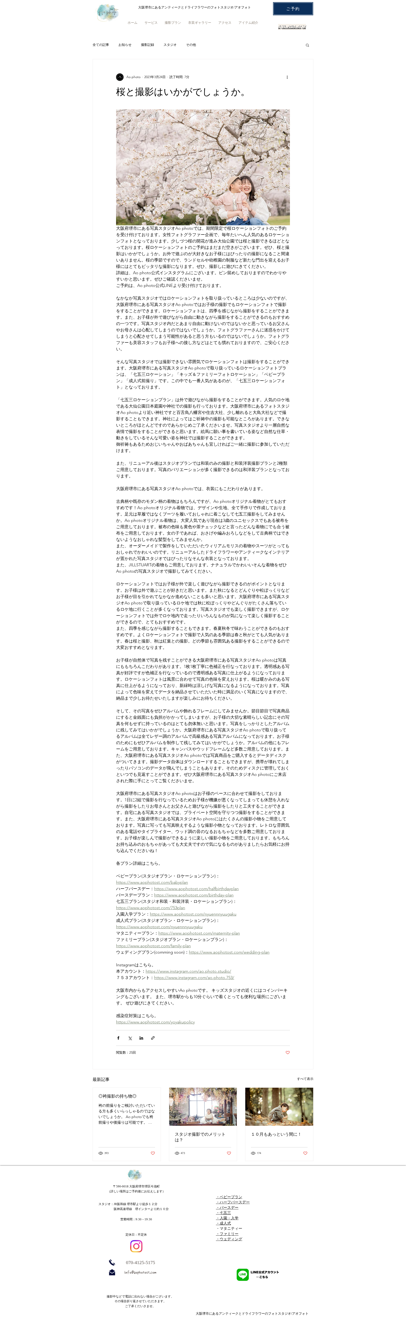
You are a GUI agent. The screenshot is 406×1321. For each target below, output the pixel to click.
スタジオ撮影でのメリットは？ (200, 1136)
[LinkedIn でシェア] (141, 1038)
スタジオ (170, 45)
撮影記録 (147, 45)
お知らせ (125, 45)
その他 (191, 45)
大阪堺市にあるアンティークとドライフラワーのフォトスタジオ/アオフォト (252, 1313)
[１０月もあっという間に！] (279, 1107)
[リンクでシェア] (153, 1038)
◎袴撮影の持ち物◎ (117, 1096)
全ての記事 (101, 45)
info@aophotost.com (140, 1272)
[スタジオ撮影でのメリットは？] (203, 1107)
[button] (307, 45)
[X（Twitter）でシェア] (130, 1038)
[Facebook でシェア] (118, 1038)
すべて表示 (305, 1079)
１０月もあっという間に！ (276, 1134)
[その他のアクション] (287, 77)
